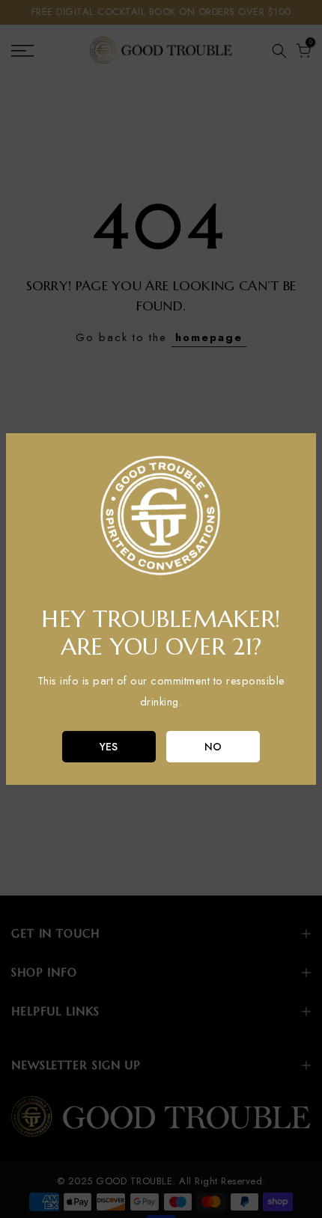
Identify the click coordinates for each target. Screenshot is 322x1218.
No (213, 746)
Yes (109, 746)
